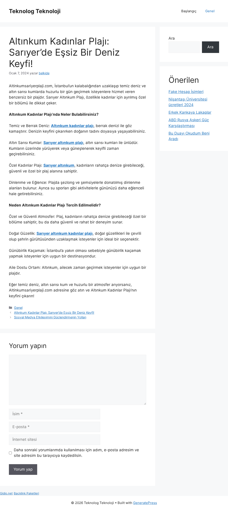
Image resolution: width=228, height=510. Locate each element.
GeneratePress (145, 503)
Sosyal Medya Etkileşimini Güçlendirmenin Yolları (50, 317)
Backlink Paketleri (26, 493)
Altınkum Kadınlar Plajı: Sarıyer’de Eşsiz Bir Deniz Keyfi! (54, 312)
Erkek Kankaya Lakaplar (190, 112)
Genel (210, 11)
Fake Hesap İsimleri (186, 91)
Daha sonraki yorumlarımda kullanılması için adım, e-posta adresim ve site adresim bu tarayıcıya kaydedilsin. (76, 453)
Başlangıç (188, 11)
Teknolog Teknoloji (35, 11)
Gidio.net (6, 493)
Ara (172, 38)
